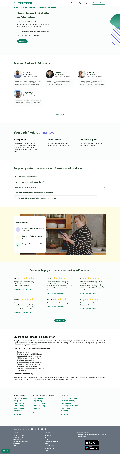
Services (73, 3)
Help (6, 451)
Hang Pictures (19, 401)
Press (46, 439)
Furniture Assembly (40, 403)
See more (17, 415)
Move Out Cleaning (68, 401)
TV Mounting (38, 398)
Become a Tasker (98, 3)
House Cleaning (39, 406)
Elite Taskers (17, 443)
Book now (22, 41)
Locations (23, 8)
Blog (46, 443)
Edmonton (32, 8)
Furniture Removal (21, 398)
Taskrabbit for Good (51, 441)
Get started (60, 320)
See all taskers (60, 114)
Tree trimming (19, 403)
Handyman (18, 411)
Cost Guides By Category (21, 441)
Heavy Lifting (19, 408)
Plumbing (64, 411)
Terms (47, 446)
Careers (47, 437)
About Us (48, 435)
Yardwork (36, 408)
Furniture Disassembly (69, 398)
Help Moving (37, 401)
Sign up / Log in (84, 3)
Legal (46, 450)
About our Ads (49, 448)
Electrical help (19, 406)
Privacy (53, 446)
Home (16, 8)
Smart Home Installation (22, 289)
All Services (17, 439)
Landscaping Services (69, 406)
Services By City (18, 437)
